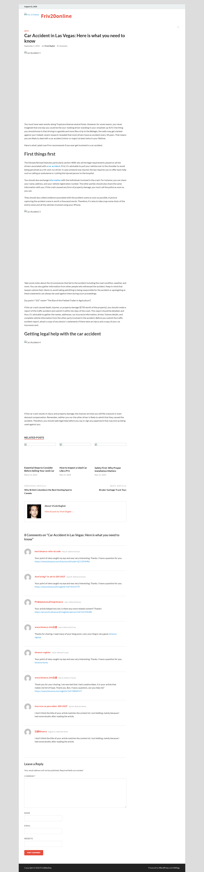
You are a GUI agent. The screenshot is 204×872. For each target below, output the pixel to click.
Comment (30, 776)
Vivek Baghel (49, 46)
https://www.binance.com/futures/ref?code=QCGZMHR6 (62, 561)
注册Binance (41, 731)
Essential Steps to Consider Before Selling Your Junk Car (39, 469)
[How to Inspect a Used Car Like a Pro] (75, 454)
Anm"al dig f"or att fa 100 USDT (50, 576)
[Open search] (178, 27)
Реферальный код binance (49, 601)
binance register (43, 652)
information (55, 180)
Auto (26, 31)
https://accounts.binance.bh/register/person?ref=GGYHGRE (63, 612)
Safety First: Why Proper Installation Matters (108, 469)
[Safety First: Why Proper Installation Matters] (110, 454)
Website (28, 838)
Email (27, 826)
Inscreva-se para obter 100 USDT (51, 706)
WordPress (164, 868)
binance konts (41, 662)
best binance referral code (48, 551)
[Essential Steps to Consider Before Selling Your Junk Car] (40, 454)
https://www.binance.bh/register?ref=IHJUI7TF (57, 586)
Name (27, 813)
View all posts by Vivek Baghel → (59, 511)
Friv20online (56, 16)
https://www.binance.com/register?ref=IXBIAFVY (58, 691)
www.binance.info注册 (46, 627)
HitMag (176, 868)
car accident (54, 166)
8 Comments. (62, 46)
